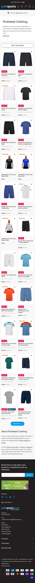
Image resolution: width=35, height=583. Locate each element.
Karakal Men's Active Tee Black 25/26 (8, 175)
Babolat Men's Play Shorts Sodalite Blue (8, 207)
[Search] (18, 6)
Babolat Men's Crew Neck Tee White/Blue (8, 344)
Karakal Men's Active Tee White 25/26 (8, 239)
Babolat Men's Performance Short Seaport (23, 310)
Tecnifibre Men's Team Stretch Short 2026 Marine (24, 413)
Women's (29, 447)
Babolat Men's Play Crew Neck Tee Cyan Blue (25, 275)
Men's (23, 447)
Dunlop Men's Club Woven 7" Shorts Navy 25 (25, 378)
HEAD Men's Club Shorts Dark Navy (8, 74)
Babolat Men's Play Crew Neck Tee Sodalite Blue (25, 143)
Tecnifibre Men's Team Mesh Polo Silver (7, 412)
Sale (23, 2)
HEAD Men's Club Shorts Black (25, 74)
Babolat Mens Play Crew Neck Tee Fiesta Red (8, 310)
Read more (6, 36)
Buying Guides (6, 548)
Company (4, 538)
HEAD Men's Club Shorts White (8, 109)
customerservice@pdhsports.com (11, 519)
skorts (13, 447)
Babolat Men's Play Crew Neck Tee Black (25, 109)
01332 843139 (5, 514)
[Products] (33, 6)
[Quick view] (14, 51)
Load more (16, 423)
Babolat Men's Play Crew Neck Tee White (25, 207)
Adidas (22, 440)
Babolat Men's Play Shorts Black (8, 143)
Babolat (26, 440)
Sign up (29, 475)
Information (5, 543)
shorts (9, 447)
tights (16, 447)
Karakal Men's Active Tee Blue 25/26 (25, 175)
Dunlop (3, 443)
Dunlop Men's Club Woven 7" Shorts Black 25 (25, 241)
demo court (19, 13)
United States (7, 502)
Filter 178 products (17, 45)
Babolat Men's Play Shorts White (8, 275)
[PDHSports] (8, 6)
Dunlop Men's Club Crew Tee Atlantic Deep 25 (8, 378)
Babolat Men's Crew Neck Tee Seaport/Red (25, 344)
